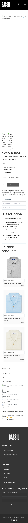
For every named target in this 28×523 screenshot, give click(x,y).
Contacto (6, 459)
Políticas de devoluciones (10, 454)
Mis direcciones (8, 478)
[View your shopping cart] (18, 4)
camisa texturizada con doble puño (15, 195)
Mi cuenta (6, 469)
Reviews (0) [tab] (6, 207)
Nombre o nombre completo (9, 492)
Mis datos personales (9, 482)
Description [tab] (7, 199)
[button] (24, 17)
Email (3, 498)
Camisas (17, 191)
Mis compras (7, 473)
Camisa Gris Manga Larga (12, 283)
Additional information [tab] (11, 203)
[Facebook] (11, 520)
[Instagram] (17, 520)
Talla (4, 177)
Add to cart (13, 185)
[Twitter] (14, 520)
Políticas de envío (8, 450)
